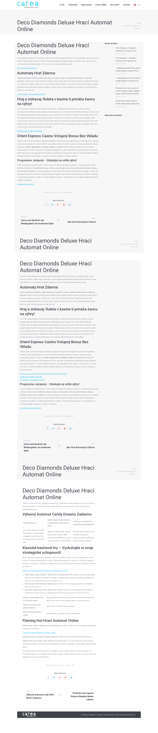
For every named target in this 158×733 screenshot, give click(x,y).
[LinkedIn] (69, 204)
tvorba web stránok (121, 715)
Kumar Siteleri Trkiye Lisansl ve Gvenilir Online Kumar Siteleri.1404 (127, 102)
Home (139, 23)
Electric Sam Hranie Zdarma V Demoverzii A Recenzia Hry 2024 (43, 374)
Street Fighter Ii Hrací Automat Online (31, 94)
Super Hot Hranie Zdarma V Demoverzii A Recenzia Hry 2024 (45, 570)
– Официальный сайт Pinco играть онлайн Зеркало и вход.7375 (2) (128, 69)
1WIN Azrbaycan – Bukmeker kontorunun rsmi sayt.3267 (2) (126, 59)
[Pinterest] (64, 204)
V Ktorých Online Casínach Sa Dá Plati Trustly (39, 632)
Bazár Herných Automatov (27, 68)
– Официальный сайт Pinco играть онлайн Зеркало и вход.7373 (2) (128, 79)
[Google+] (58, 204)
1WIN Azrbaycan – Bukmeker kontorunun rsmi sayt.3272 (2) (126, 49)
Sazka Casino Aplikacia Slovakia (31, 377)
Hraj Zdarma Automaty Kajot (30, 408)
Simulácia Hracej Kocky (25, 184)
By (61, 192)
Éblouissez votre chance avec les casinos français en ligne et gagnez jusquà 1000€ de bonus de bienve (128, 91)
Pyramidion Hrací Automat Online (32, 380)
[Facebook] (139, 5)
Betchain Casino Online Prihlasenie (29, 131)
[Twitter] (52, 204)
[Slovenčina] (135, 5)
